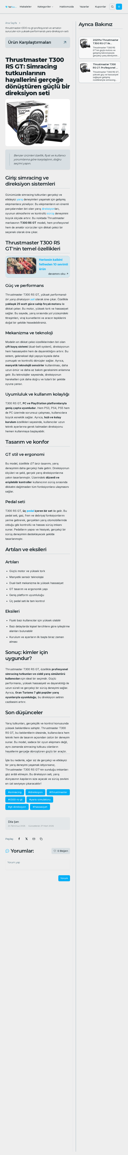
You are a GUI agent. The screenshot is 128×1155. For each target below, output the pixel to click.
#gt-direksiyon (17, 806)
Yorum (64, 878)
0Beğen (63, 850)
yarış (20, 199)
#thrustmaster (58, 792)
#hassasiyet (40, 806)
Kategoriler (44, 6)
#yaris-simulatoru (39, 799)
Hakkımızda (67, 6)
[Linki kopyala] (41, 839)
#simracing (15, 792)
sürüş (50, 213)
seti (32, 299)
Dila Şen (13, 821)
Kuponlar (100, 6)
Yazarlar (84, 6)
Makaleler (26, 6)
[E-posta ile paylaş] (34, 839)
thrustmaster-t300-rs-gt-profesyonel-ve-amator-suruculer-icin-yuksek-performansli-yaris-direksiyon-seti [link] (36, 30)
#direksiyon (35, 792)
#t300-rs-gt (15, 799)
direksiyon (48, 208)
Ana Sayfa (11, 23)
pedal (30, 510)
